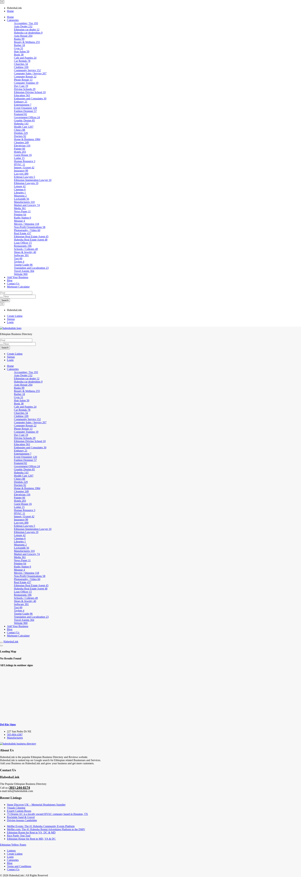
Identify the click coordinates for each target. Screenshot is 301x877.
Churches (21, 64)
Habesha (21, 123)
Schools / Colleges (26, 249)
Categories (13, 20)
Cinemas (20, 189)
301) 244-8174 (19, 787)
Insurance (21, 170)
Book (19, 54)
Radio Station (22, 217)
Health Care (23, 126)
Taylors (19, 261)
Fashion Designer (25, 111)
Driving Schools (24, 89)
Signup (11, 319)
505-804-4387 (15, 734)
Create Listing (14, 315)
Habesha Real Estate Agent (30, 239)
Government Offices (27, 117)
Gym (18, 48)
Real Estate (22, 233)
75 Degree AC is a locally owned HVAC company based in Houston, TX (47, 814)
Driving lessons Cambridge (22, 820)
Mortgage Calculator (18, 286)
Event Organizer (25, 107)
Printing (20, 214)
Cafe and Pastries (25, 57)
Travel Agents (24, 271)
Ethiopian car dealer (26, 29)
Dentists (21, 133)
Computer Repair (25, 76)
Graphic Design (24, 120)
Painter (19, 148)
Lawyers (21, 173)
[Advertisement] (150, 695)
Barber (19, 45)
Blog (9, 280)
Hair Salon (21, 51)
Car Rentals (22, 60)
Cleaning (21, 142)
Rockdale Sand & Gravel (21, 817)
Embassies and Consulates (30, 98)
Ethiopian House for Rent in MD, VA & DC (31, 838)
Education (22, 95)
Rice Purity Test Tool (18, 835)
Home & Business (27, 139)
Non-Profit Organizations (29, 227)
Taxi (18, 258)
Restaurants (23, 245)
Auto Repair (23, 35)
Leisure (20, 186)
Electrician (22, 145)
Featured (20, 114)
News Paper (22, 211)
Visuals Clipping (16, 807)
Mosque (19, 220)
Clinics (19, 129)
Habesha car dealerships (28, 32)
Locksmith (21, 198)
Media (20, 208)
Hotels (20, 151)
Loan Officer (23, 242)
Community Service (27, 70)
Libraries (20, 192)
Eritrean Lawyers (24, 176)
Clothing (21, 67)
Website (21, 274)
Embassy (20, 101)
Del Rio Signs (8, 724)
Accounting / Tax (26, 23)
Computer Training (26, 82)
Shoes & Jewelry (25, 252)
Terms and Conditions (19, 866)
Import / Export (24, 167)
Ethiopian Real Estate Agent (31, 236)
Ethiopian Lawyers (26, 183)
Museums (20, 195)
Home (10, 11)
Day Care (21, 85)
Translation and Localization (31, 267)
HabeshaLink (10, 641)
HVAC (19, 164)
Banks (19, 38)
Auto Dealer (23, 26)
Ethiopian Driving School (30, 92)
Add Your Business (17, 277)
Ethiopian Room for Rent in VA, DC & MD (31, 832)
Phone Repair (23, 79)
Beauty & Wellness (27, 42)
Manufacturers (24, 202)
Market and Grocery (27, 205)
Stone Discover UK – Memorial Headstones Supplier (36, 804)
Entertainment (22, 104)
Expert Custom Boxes (19, 810)
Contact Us (13, 283)
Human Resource (24, 161)
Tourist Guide (23, 264)
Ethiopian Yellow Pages (13, 844)
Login (10, 322)
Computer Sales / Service (30, 73)
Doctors (20, 136)
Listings (11, 850)
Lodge (19, 158)
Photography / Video (27, 230)
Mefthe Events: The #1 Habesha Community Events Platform (41, 826)
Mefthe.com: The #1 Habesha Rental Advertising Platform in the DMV (46, 829)
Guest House (23, 154)
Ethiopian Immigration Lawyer (32, 180)
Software (21, 255)
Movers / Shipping (26, 223)
